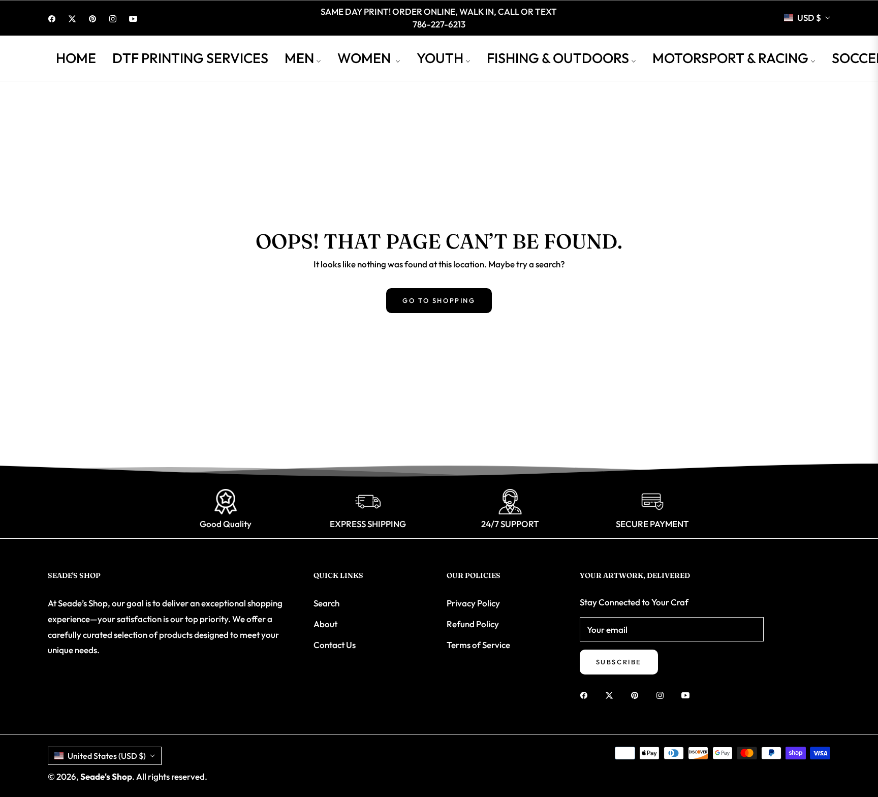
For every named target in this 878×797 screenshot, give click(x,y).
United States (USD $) (107, 756)
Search (326, 603)
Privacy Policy (473, 603)
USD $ (809, 17)
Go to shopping (438, 300)
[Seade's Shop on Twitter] (611, 694)
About (325, 624)
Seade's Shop (106, 776)
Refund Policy (473, 624)
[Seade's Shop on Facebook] (586, 694)
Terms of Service (478, 644)
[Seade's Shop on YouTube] (688, 694)
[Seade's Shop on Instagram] (662, 694)
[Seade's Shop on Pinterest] (637, 694)
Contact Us (334, 644)
